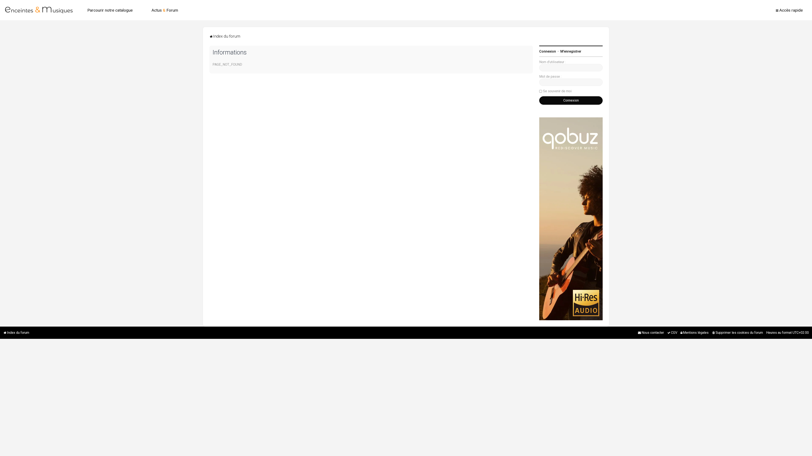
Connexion (547, 51)
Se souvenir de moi (557, 91)
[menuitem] (110, 10)
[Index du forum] (39, 10)
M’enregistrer (570, 51)
